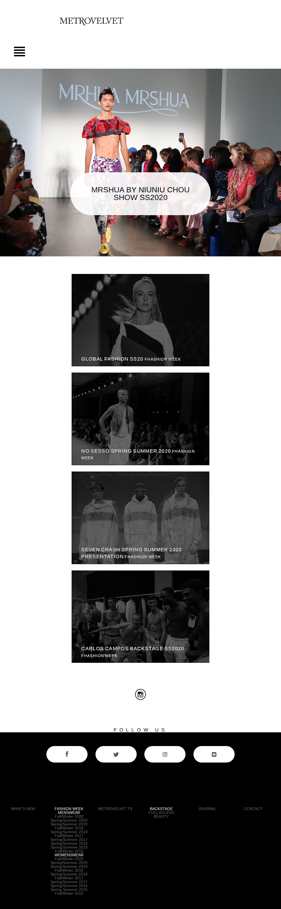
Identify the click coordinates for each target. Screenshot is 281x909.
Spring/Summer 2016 (69, 843)
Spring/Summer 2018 (69, 832)
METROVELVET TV (115, 809)
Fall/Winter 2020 (69, 816)
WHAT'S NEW (23, 809)
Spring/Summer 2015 (69, 847)
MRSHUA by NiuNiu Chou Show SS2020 (140, 193)
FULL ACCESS (161, 812)
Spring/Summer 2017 (69, 839)
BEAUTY (161, 816)
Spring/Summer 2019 (69, 824)
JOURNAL (207, 809)
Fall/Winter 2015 (69, 851)
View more (140, 320)
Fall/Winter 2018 (69, 828)
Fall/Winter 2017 (69, 835)
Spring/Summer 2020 (69, 820)
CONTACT (253, 809)
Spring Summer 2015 (69, 889)
